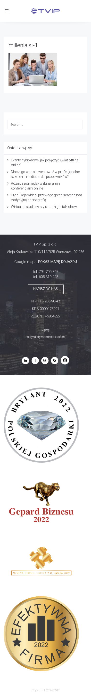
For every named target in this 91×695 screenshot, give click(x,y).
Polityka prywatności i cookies (45, 337)
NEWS (45, 330)
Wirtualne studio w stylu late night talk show (44, 207)
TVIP (56, 690)
